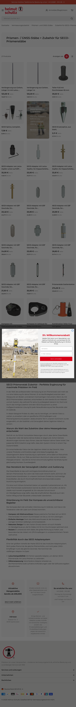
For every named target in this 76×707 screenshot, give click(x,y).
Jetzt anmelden (56, 359)
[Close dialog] (72, 330)
